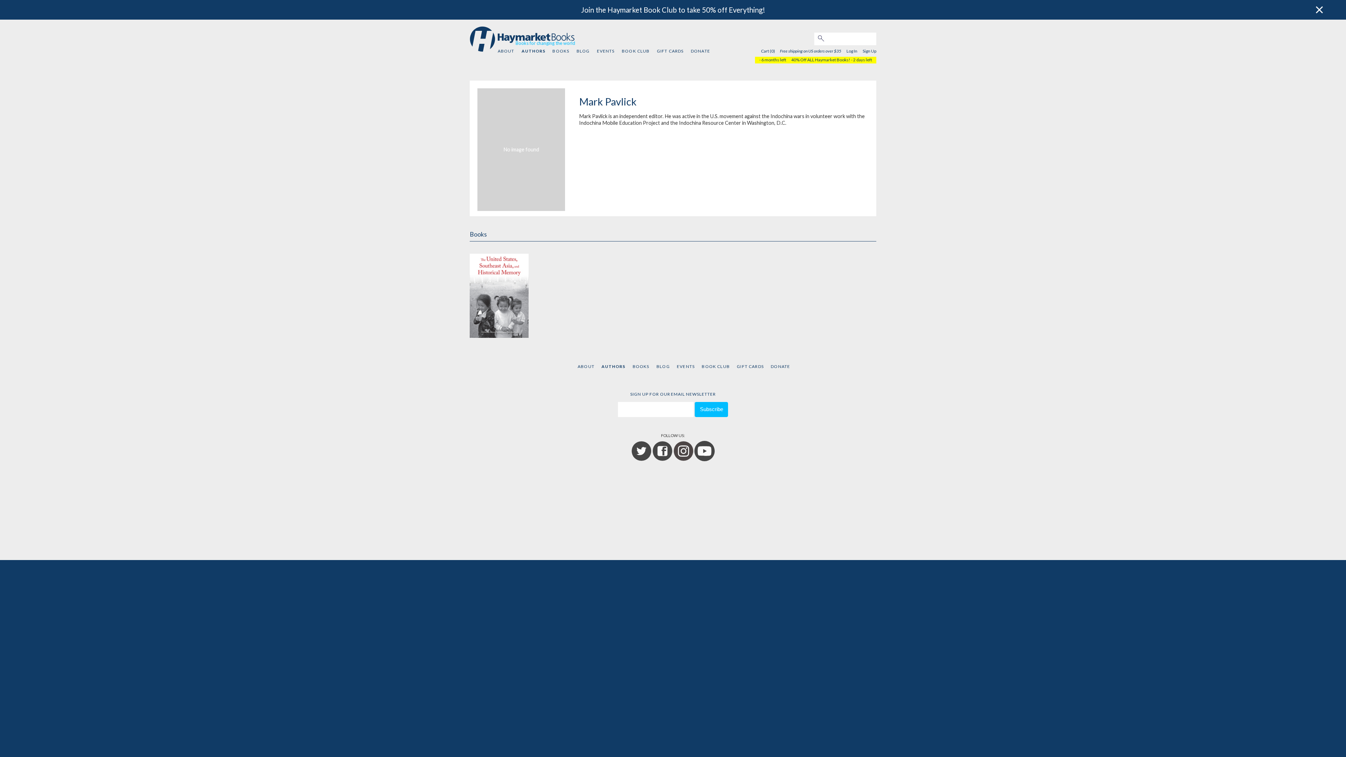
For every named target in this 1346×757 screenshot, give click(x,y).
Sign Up (869, 51)
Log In (852, 51)
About (506, 51)
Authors (533, 51)
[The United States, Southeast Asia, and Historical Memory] (499, 292)
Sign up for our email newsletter (673, 394)
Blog (583, 51)
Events (606, 51)
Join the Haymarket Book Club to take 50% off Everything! (673, 10)
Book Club (636, 51)
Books (560, 51)
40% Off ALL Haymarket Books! (820, 59)
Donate (700, 51)
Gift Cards (670, 51)
